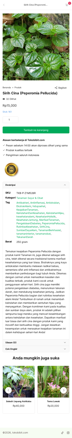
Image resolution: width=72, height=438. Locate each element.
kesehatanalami (25, 216)
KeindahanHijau (55, 212)
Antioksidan (52, 202)
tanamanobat (43, 233)
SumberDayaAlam (26, 230)
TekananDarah (24, 236)
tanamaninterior (25, 233)
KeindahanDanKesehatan (30, 212)
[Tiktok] (62, 432)
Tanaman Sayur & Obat (29, 197)
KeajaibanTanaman (27, 209)
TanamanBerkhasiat (49, 230)
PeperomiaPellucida (53, 223)
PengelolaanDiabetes (28, 223)
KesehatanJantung (27, 219)
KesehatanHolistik (46, 216)
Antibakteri (22, 202)
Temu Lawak (53, 401)
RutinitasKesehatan (27, 226)
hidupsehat (39, 206)
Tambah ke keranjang (36, 129)
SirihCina (44, 226)
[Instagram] (68, 432)
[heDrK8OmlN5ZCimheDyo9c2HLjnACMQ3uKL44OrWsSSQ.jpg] (36, 46)
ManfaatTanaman (49, 219)
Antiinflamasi (37, 202)
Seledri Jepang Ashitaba (18, 401)
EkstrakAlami (23, 206)
